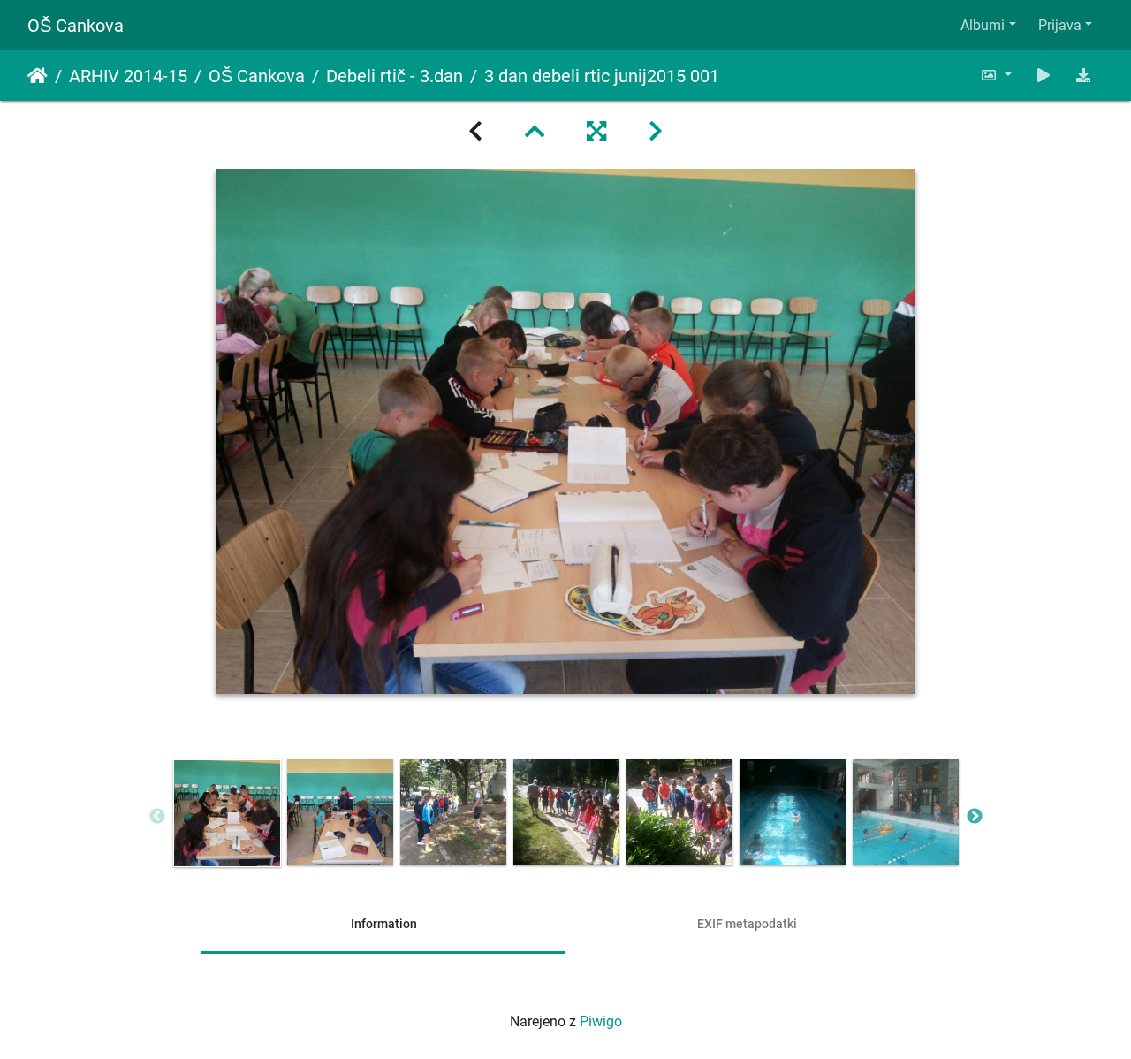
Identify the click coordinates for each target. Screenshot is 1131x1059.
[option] (227, 813)
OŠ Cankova (75, 25)
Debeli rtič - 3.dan (394, 76)
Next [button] (974, 817)
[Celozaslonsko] (596, 131)
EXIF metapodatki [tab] (747, 924)
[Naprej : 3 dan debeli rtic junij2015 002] (655, 131)
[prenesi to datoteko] (1083, 75)
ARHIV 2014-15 (128, 76)
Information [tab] (384, 924)
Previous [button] (157, 817)
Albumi (982, 25)
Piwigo (601, 1021)
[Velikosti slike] (995, 75)
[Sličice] (535, 131)
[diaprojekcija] (1043, 75)
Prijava (1060, 25)
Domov (37, 76)
